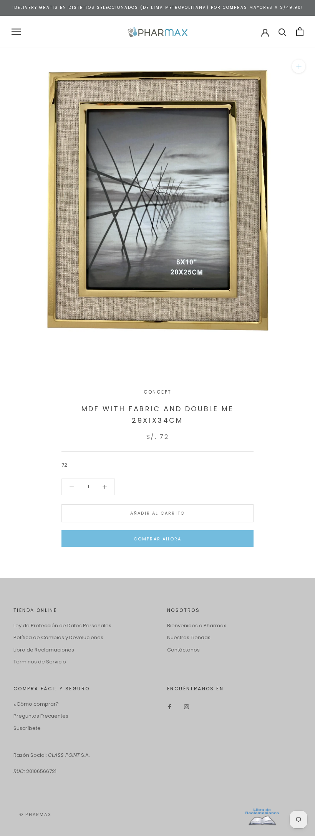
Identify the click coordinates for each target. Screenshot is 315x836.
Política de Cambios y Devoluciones (58, 637)
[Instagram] (186, 707)
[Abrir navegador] (16, 31)
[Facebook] (169, 707)
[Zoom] (298, 66)
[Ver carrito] (299, 31)
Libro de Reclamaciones (43, 649)
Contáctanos (183, 649)
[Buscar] (283, 32)
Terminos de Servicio (39, 661)
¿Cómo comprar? (36, 704)
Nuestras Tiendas (189, 637)
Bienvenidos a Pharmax (196, 625)
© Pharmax (35, 814)
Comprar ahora (158, 539)
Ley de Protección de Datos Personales (62, 625)
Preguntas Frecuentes (40, 716)
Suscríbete (27, 728)
